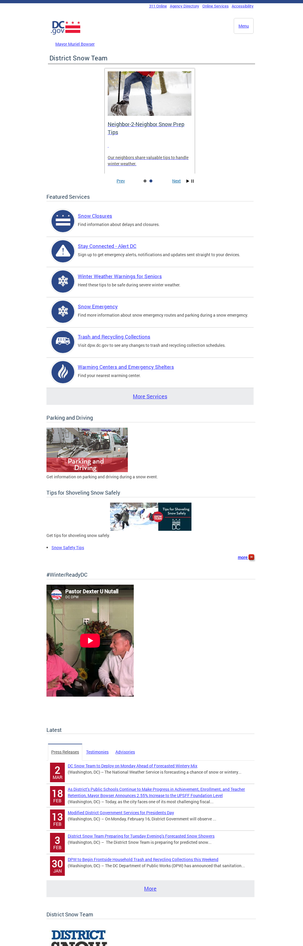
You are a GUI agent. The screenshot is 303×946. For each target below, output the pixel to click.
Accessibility (243, 6)
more (243, 557)
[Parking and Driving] (87, 470)
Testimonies (97, 752)
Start (187, 181)
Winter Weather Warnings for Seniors (120, 276)
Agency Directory (184, 6)
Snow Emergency (98, 306)
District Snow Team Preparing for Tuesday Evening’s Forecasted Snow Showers (141, 836)
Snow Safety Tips (67, 547)
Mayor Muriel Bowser (75, 44)
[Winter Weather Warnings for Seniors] (63, 286)
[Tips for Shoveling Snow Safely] (150, 529)
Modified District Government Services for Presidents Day (121, 812)
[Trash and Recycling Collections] (63, 347)
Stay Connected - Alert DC (107, 246)
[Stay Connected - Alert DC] (63, 256)
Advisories (125, 752)
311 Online (158, 6)
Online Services (215, 6)
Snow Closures (95, 215)
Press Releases (65, 752)
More (150, 888)
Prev (121, 181)
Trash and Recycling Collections (114, 336)
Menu (243, 26)
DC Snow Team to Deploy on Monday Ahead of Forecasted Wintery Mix (132, 766)
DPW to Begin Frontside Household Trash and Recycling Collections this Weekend (143, 859)
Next (176, 181)
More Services (150, 396)
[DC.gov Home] (65, 33)
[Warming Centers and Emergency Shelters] (63, 377)
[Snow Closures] (63, 226)
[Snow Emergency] (63, 317)
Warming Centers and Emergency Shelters (126, 366)
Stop (192, 181)
